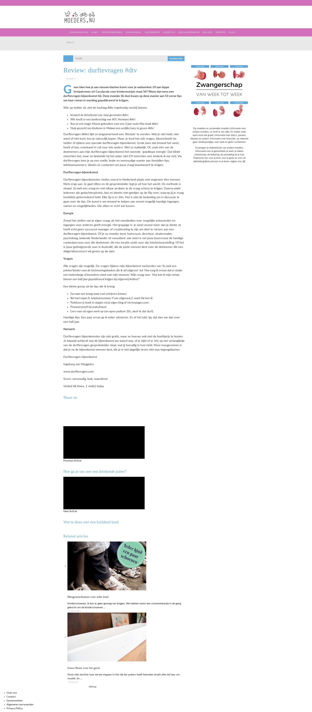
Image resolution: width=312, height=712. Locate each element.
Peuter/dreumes (111, 32)
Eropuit (10, 75)
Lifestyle (12, 55)
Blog (8, 81)
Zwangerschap (15, 21)
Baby (95, 32)
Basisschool (13, 41)
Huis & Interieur (16, 61)
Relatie (10, 68)
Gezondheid (13, 48)
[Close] (5, 5)
